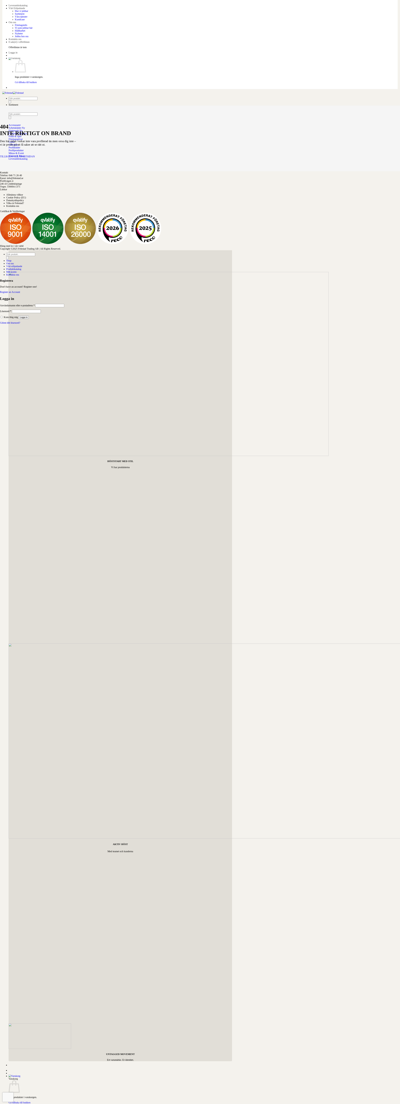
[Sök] (10, 101)
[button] (13, 52)
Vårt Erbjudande (17, 8)
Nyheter (19, 33)
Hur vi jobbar (21, 11)
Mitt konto (11, 272)
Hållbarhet (20, 30)
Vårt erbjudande (14, 266)
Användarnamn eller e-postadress (17, 305)
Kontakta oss (15, 39)
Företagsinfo (21, 25)
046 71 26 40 (15, 175)
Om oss (12, 22)
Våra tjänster (21, 16)
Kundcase (20, 19)
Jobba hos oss (21, 36)
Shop (8, 260)
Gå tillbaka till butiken (26, 82)
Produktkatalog (13, 269)
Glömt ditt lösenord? (10, 322)
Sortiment (19, 13)
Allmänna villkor (14, 194)
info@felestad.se (15, 178)
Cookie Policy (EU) (16, 197)
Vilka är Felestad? (15, 203)
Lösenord (5, 311)
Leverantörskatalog (18, 5)
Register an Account (10, 292)
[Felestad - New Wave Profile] (13, 93)
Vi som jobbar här (23, 28)
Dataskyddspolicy (15, 200)
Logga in (24, 317)
